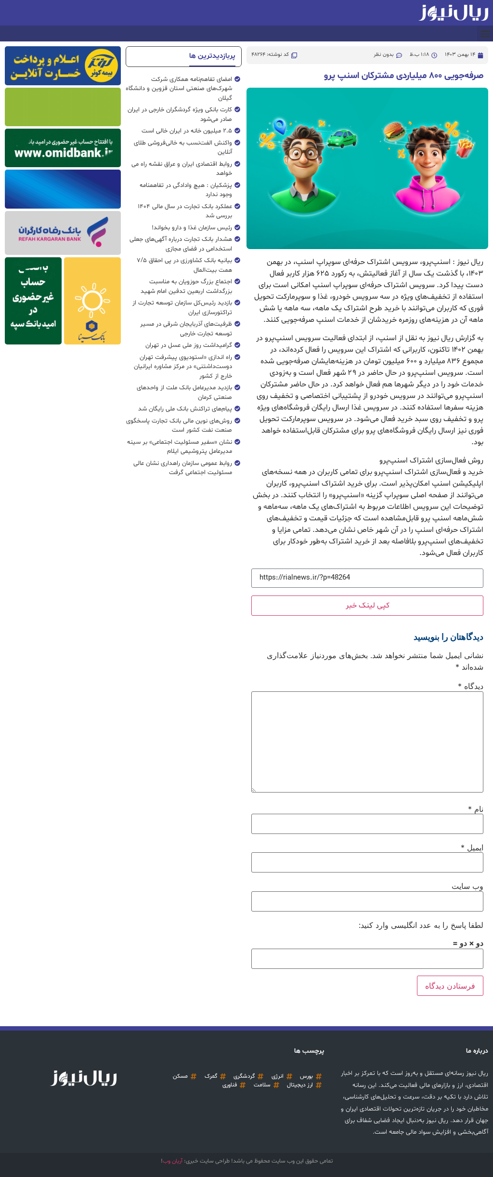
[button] (485, 33)
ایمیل (472, 847)
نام (475, 809)
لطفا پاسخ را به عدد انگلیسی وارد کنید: (421, 925)
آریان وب (172, 1161)
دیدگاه (470, 686)
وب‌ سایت (467, 886)
